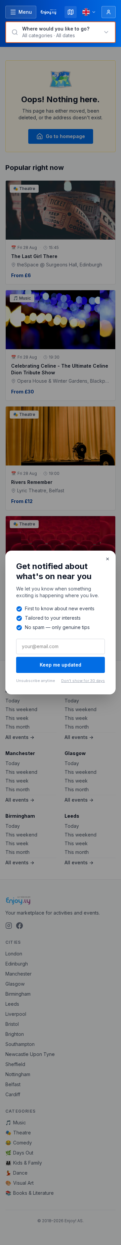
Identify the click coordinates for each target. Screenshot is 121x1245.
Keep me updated (60, 665)
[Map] (71, 12)
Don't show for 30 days (83, 680)
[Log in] (109, 12)
